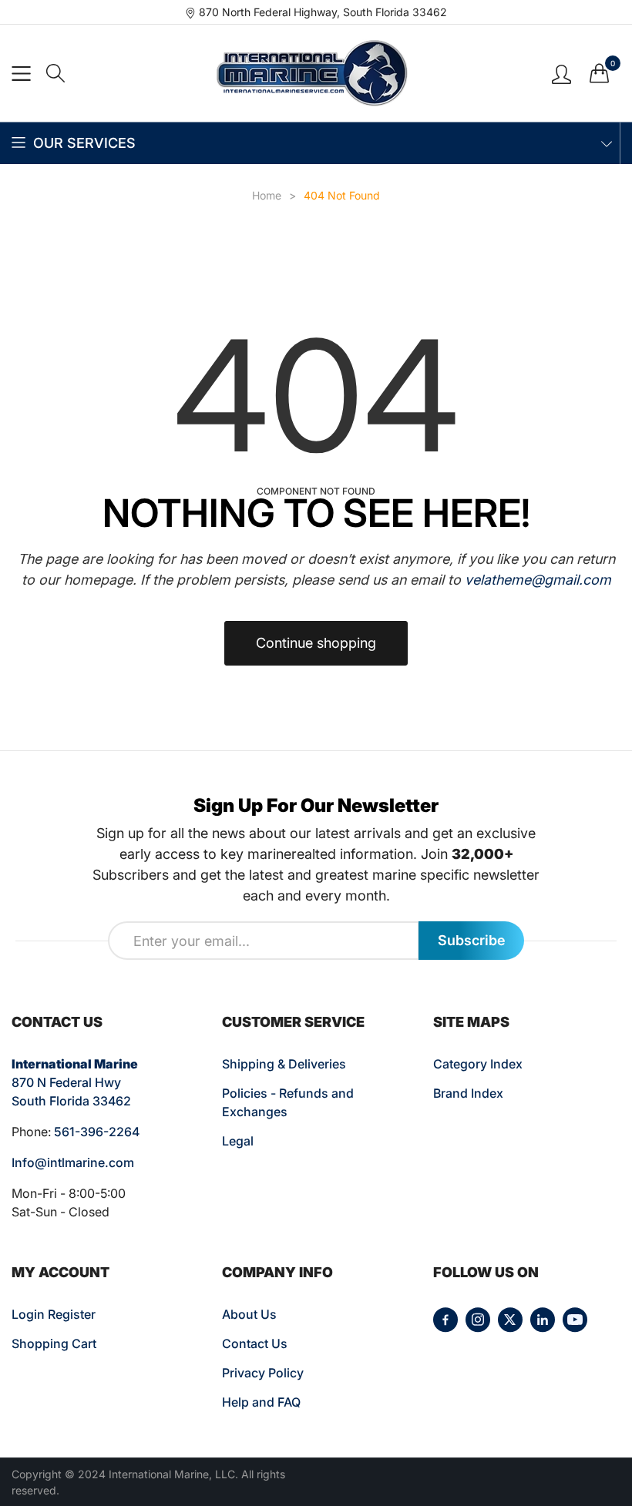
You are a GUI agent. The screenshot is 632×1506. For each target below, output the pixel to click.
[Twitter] (510, 1320)
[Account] (561, 73)
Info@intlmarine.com (73, 1162)
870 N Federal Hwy (66, 1082)
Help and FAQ (261, 1402)
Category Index (478, 1064)
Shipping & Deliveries (284, 1064)
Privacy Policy (263, 1372)
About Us (249, 1314)
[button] (55, 73)
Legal (238, 1141)
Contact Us (254, 1343)
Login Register (54, 1314)
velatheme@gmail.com (538, 580)
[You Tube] (575, 1320)
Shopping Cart (54, 1343)
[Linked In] (542, 1320)
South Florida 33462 (71, 1101)
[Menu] (21, 73)
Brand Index (468, 1093)
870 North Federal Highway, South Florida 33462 (323, 11)
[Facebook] (445, 1320)
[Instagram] (478, 1320)
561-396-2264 (97, 1131)
